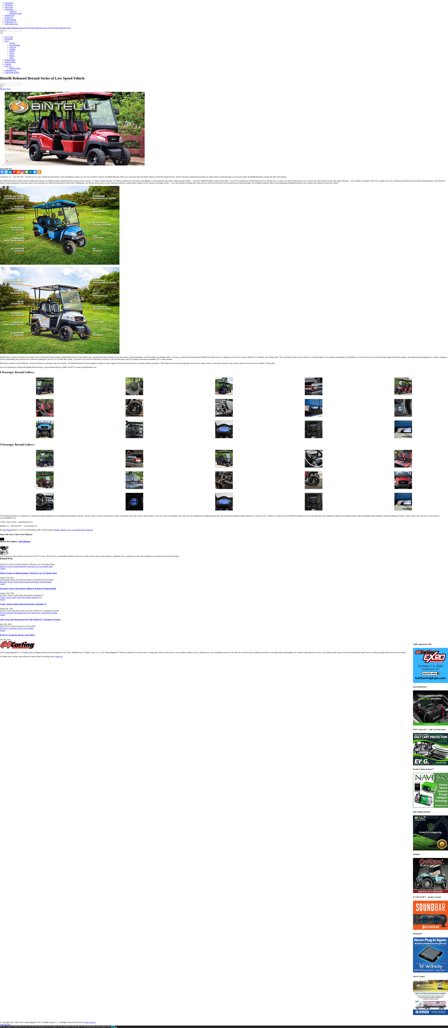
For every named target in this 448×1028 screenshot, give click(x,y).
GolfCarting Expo (156, 1018)
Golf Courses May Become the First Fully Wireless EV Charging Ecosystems (28, 613)
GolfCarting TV (139, 1018)
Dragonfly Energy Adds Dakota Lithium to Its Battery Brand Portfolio (26, 582)
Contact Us (107, 1018)
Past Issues (22, 1018)
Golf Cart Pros (90, 1022)
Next (8, 89)
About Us (62, 1018)
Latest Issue (8, 1018)
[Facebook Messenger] (35, 172)
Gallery (2, 569)
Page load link (5, 1024)
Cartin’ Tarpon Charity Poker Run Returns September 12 (21, 597)
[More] (39, 172)
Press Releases (77, 530)
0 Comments (88, 530)
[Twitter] (6, 172)
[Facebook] (2, 172)
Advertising (49, 1018)
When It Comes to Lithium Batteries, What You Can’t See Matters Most (26, 566)
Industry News (66, 530)
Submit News (93, 1018)
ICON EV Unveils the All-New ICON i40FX (17, 628)
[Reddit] (18, 172)
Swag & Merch (122, 1018)
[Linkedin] (10, 172)
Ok (113, 1027)
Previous (3, 89)
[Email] (26, 172)
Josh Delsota (7, 530)
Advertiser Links (77, 1018)
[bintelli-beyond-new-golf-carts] (75, 165)
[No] (116, 1027)
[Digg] (31, 172)
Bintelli (57, 530)
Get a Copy (35, 1018)
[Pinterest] (14, 172)
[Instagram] (22, 172)
